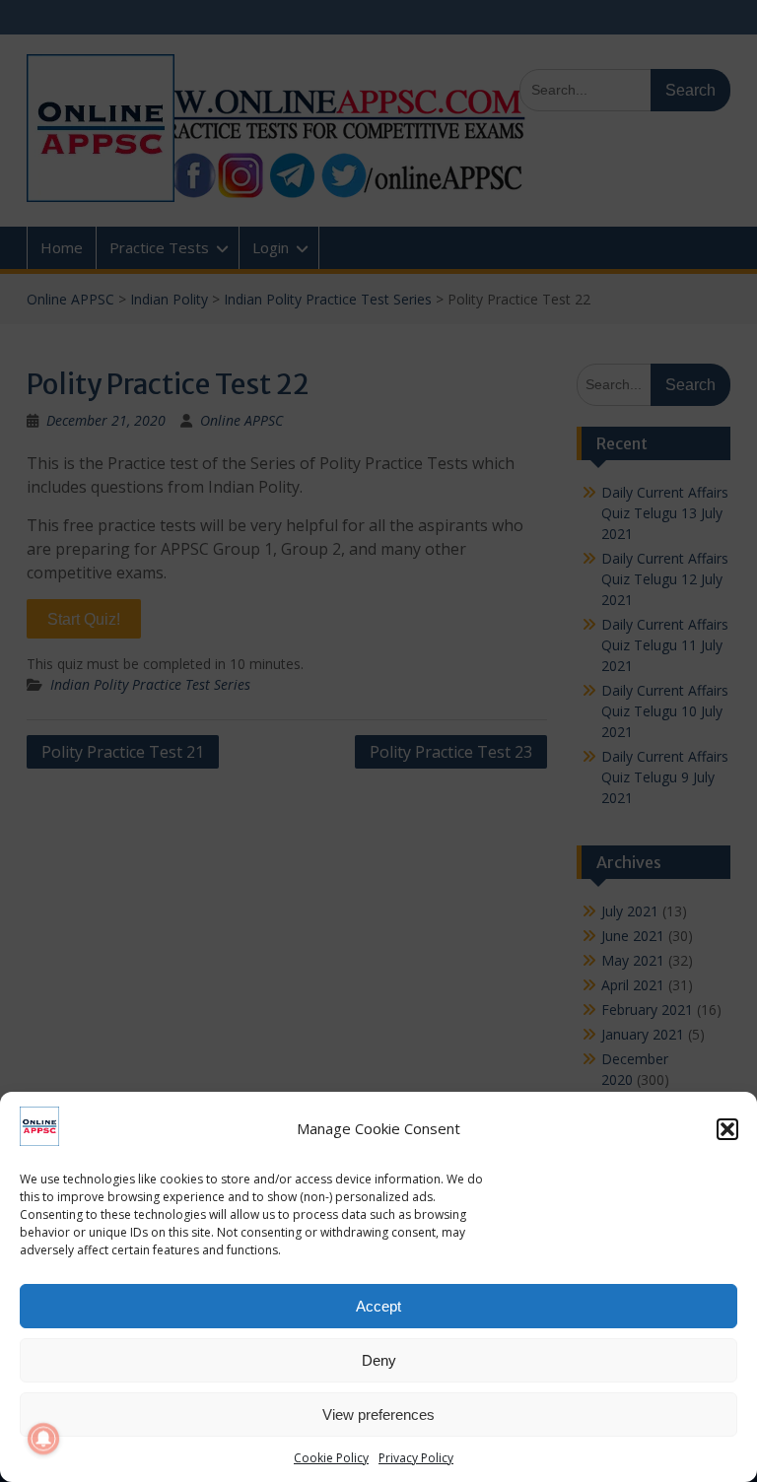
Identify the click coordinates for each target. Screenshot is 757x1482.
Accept (378, 1306)
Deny (379, 1360)
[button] (727, 1129)
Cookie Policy (331, 1457)
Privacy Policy (415, 1457)
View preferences (378, 1414)
